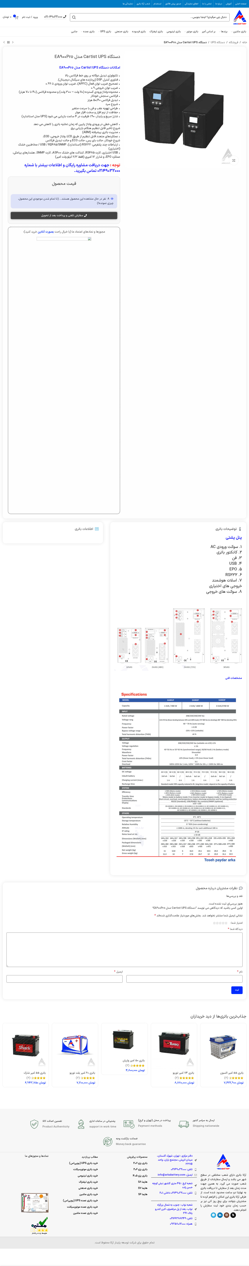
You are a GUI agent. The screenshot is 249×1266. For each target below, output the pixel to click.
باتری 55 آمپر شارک (35, 1073)
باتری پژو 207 (140, 1163)
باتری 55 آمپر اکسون (232, 1073)
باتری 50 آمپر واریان (134, 1061)
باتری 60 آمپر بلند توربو (82, 1073)
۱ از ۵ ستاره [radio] (226, 923)
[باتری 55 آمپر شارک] (25, 1046)
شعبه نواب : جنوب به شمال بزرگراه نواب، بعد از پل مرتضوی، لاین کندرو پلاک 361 (173, 1209)
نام (240, 972)
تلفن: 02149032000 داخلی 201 (175, 1193)
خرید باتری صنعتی (88, 1188)
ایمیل (118, 972)
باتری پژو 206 (140, 1169)
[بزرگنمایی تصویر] (233, 160)
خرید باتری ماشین (88, 1194)
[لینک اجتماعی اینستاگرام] (226, 1215)
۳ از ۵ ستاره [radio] (220, 923)
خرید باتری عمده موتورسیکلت (82, 1207)
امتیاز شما (237, 923)
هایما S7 (142, 1188)
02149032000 (108, 171)
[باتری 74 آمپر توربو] (174, 1046)
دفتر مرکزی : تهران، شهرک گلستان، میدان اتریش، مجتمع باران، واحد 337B (174, 1160)
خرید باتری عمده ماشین (85, 1213)
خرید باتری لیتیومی (88, 1176)
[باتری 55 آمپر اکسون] (223, 1046)
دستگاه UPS (218, 42)
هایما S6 (142, 1194)
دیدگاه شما (235, 929)
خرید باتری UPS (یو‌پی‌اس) (83, 1163)
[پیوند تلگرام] (213, 1215)
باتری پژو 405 (140, 1176)
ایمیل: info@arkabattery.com (175, 1175)
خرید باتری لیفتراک (88, 1182)
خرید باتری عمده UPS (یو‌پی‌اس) (80, 1201)
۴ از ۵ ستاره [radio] (217, 923)
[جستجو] (74, 17)
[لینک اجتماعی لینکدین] (220, 1215)
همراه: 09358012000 (181, 1224)
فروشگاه (233, 42)
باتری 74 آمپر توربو (183, 1073)
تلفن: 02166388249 (181, 1218)
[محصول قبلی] (13, 42)
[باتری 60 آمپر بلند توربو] (75, 1046)
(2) (226, 1078)
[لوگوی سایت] (239, 17)
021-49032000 (53, 17)
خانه (244, 42)
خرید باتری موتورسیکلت (85, 1169)
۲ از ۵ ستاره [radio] (223, 923)
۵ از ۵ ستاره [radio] (214, 923)
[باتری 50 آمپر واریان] (124, 1040)
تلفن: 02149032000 (181, 1169)
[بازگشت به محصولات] (8, 42)
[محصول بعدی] (4, 42)
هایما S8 (142, 1182)
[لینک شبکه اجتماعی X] (233, 1215)
